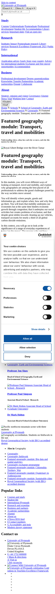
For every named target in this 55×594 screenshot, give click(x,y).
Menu (19, 8)
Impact (13, 43)
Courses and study (16, 497)
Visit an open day (33, 31)
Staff (5, 105)
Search (7, 8)
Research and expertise (18, 505)
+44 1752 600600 (16, 554)
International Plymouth (18, 502)
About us (11, 516)
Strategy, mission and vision (14, 96)
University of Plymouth (18, 540)
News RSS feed (16, 519)
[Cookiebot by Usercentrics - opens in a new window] (38, 236)
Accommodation (34, 29)
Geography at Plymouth (12, 432)
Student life (19, 29)
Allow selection (27, 347)
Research (7, 37)
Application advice (10, 61)
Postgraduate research (28, 43)
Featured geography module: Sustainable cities (29, 478)
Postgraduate (31, 26)
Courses (5, 26)
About (5, 89)
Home (4, 108)
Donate (16, 84)
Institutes (5, 43)
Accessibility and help (19, 524)
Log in (30, 8)
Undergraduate (17, 26)
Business (6, 72)
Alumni (44, 96)
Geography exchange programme (23, 464)
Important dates (16, 31)
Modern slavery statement (19, 527)
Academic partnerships (18, 511)
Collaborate (26, 84)
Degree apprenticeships (38, 78)
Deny (27, 356)
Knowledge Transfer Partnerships (17, 81)
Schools (14, 108)
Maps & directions (16, 557)
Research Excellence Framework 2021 (28, 46)
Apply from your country (32, 61)
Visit (9, 98)
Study (5, 20)
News (4, 98)
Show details (38, 329)
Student (6, 102)
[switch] (47, 297)
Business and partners (17, 508)
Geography (33, 110)
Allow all (27, 338)
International (9, 55)
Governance (34, 96)
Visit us (12, 559)
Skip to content (8, 2)
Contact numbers (16, 522)
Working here (19, 98)
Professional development (13, 78)
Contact (30, 98)
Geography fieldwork (17, 456)
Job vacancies (14, 562)
